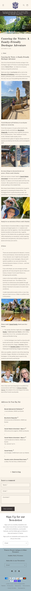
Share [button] (4, 53)
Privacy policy (10, 585)
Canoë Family (13, 324)
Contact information (12, 588)
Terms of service (26, 585)
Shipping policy (21, 588)
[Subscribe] (26, 543)
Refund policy (18, 585)
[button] (3, 5)
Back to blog (16, 472)
